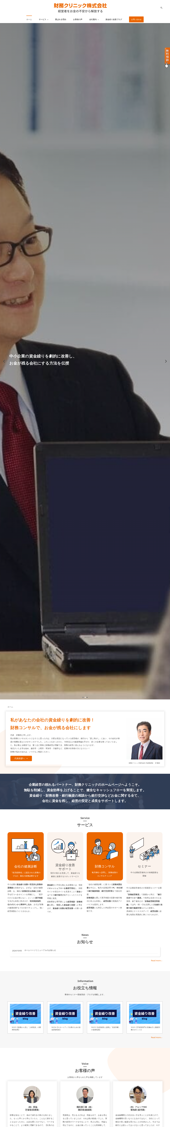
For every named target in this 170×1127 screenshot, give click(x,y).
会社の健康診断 (25, 866)
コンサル (108, 866)
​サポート (65, 869)
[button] (160, 8)
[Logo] (80, 7)
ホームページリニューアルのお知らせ (40, 950)
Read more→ (156, 960)
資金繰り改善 (65, 865)
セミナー (144, 866)
